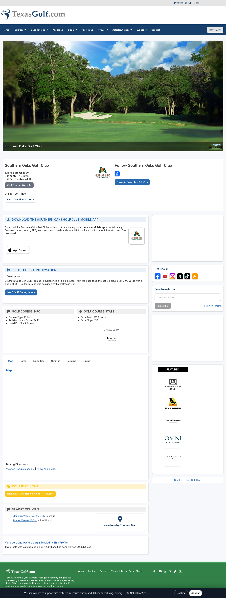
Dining (86, 361)
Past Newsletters (212, 306)
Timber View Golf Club (25, 520)
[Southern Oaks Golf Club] (215, 149)
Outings (55, 361)
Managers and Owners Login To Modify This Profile (36, 542)
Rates (23, 361)
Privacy (104, 571)
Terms (114, 571)
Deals (71, 29)
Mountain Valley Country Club (29, 516)
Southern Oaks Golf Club (187, 480)
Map (10, 361)
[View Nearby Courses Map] (120, 523)
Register (195, 3)
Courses (19, 29)
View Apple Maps (47, 469)
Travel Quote (215, 29)
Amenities (39, 361)
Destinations (38, 29)
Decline (181, 593)
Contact (92, 571)
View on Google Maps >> (20, 469)
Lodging (71, 361)
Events (140, 29)
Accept (195, 593)
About (81, 571)
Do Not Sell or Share (131, 571)
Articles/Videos (121, 29)
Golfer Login (181, 3)
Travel (101, 29)
